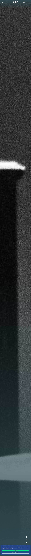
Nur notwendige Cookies (15, 552)
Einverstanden (16, 550)
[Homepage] (15, 2)
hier (12, 548)
